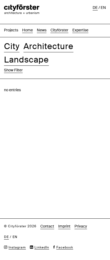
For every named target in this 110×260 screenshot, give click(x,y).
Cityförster (59, 30)
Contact (47, 226)
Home (27, 30)
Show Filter (13, 70)
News (41, 30)
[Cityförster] (21, 7)
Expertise (80, 30)
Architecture (48, 46)
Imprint (64, 226)
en (103, 7)
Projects (11, 30)
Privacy (80, 226)
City (11, 46)
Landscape (26, 60)
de (95, 7)
